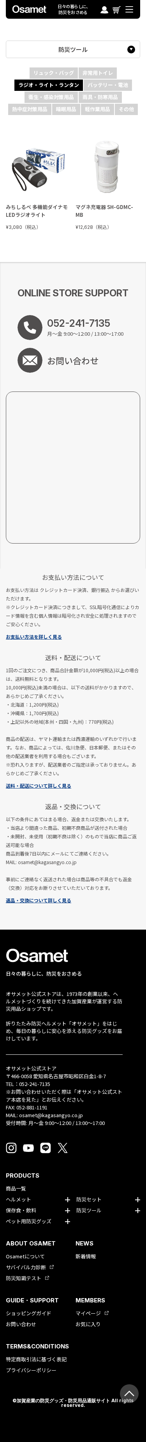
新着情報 (86, 1256)
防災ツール (73, 49)
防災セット (89, 1199)
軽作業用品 (97, 109)
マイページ (88, 1313)
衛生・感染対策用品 (51, 97)
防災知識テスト (23, 1278)
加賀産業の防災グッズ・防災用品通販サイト (63, 1400)
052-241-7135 (34, 1084)
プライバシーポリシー (31, 1370)
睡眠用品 (66, 109)
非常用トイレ (98, 72)
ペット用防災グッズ (28, 1221)
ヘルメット (18, 1199)
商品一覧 (16, 1188)
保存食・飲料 (21, 1210)
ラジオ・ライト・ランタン (48, 85)
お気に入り (88, 1324)
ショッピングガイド (28, 1313)
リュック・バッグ (53, 72)
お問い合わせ (21, 1324)
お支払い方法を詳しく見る (34, 636)
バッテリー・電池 (108, 85)
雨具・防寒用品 (100, 97)
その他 (126, 109)
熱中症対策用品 (29, 109)
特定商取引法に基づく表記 (36, 1359)
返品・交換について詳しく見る (38, 900)
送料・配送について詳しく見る (38, 785)
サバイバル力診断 (26, 1267)
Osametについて (25, 1256)
